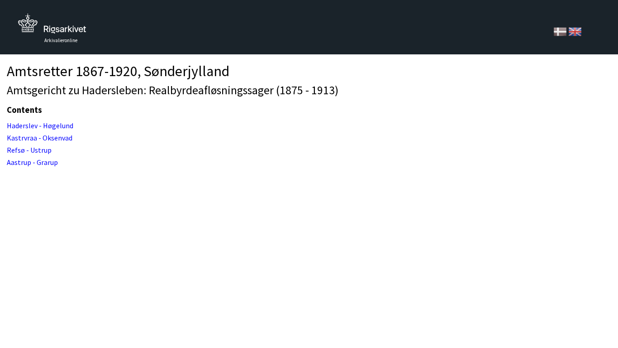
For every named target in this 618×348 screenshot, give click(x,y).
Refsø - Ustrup (29, 150)
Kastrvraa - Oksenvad (39, 137)
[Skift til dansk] (560, 30)
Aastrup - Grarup (32, 162)
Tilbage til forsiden (52, 26)
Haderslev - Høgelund (40, 125)
